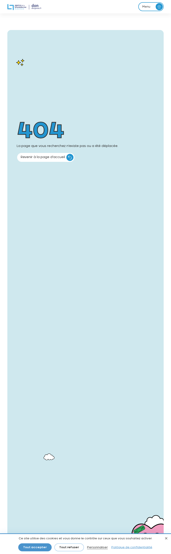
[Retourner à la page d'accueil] (24, 7)
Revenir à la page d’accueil (43, 157)
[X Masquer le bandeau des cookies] (166, 539)
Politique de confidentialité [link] (131, 547)
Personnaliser (97, 547)
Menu (146, 6)
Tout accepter (35, 547)
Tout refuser (69, 547)
